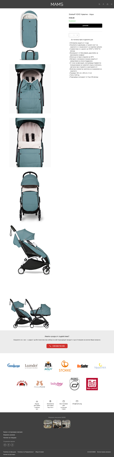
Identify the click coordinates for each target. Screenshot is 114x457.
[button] (99, 4)
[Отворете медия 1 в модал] (30, 35)
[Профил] (103, 4)
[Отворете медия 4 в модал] (30, 196)
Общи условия (39, 452)
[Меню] (110, 4)
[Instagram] (5, 445)
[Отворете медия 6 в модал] (30, 303)
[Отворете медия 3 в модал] (30, 142)
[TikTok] (12, 445)
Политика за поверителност (26, 452)
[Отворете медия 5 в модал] (30, 250)
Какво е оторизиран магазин (12, 432)
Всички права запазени (104, 452)
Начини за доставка (9, 454)
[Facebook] (8, 445)
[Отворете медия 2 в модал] (30, 89)
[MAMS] (57, 4)
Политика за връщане (9, 452)
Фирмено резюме (9, 435)
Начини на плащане (9, 437)
